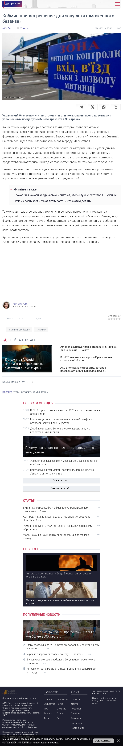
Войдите (7, 391)
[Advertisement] (61, 275)
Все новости (60, 480)
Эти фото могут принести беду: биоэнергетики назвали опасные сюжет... (58, 575)
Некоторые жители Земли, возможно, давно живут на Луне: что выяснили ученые (62, 471)
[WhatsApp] (104, 107)
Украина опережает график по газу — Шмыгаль (59, 654)
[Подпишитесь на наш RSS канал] (113, 711)
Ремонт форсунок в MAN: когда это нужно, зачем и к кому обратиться (61, 527)
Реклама (76, 718)
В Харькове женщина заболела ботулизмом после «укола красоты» (61, 661)
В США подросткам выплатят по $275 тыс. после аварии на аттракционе (65, 412)
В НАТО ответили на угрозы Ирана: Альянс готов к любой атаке (86, 359)
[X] (93, 107)
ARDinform (7, 703)
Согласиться (103, 740)
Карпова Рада (20, 303)
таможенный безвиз (19, 329)
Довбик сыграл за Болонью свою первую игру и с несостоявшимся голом (60, 430)
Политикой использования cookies (39, 742)
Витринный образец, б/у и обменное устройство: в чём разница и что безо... (61, 509)
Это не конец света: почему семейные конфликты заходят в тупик (60, 602)
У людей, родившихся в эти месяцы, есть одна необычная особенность (64, 462)
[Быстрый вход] (109, 4)
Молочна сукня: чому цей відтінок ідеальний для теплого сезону (61, 536)
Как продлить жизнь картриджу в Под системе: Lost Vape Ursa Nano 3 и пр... (61, 518)
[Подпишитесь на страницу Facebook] (94, 711)
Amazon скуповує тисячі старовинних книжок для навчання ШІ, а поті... (88, 348)
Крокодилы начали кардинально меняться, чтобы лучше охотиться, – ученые (65, 195)
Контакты (76, 723)
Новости (76, 699)
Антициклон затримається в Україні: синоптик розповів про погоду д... (61, 670)
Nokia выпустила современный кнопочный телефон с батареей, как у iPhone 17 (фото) (61, 421)
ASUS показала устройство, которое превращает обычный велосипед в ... (83, 369)
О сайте (75, 713)
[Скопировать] (116, 107)
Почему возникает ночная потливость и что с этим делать (52, 201)
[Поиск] (99, 4)
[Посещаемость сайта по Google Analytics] (9, 692)
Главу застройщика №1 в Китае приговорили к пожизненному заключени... (63, 646)
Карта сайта (77, 727)
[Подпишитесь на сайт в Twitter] (104, 711)
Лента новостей (60, 488)
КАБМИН (41, 329)
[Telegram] (81, 107)
